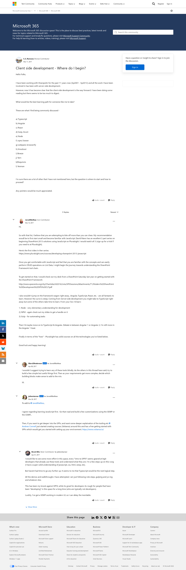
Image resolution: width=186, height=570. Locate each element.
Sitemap (70, 566)
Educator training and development (77, 551)
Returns (41, 543)
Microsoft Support (78, 38)
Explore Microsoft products (17, 555)
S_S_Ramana (28, 58)
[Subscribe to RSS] (113, 517)
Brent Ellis (36, 452)
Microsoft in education (73, 530)
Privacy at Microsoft (156, 543)
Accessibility (154, 555)
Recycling (145, 566)
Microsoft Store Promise (46, 555)
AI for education (71, 559)
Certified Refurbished (45, 551)
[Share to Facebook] (97, 517)
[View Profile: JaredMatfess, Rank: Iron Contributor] (21, 221)
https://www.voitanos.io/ (93, 429)
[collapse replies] (13, 219)
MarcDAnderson (35, 363)
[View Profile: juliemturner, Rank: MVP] (24, 397)
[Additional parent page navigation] (34, 11)
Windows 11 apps (14, 559)
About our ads (155, 566)
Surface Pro (12, 530)
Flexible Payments (44, 559)
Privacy (92, 566)
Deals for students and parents (76, 555)
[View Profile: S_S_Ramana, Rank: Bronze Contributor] (19, 60)
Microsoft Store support (46, 539)
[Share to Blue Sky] (109, 517)
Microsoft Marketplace (129, 551)
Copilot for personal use (16, 547)
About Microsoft (155, 535)
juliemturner (33, 396)
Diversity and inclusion (157, 551)
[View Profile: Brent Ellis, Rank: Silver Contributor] (27, 453)
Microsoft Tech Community (130, 547)
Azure (124, 530)
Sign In (169, 4)
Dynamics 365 (97, 539)
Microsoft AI (96, 530)
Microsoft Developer (128, 535)
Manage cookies (103, 566)
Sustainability (154, 559)
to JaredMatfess (54, 363)
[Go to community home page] (14, 4)
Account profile (43, 530)
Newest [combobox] (114, 212)
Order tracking (43, 547)
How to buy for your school (75, 547)
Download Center (44, 535)
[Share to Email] (118, 517)
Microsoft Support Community (76, 35)
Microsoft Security (98, 535)
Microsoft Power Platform (101, 547)
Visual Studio (126, 559)
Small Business (97, 559)
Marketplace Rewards (129, 555)
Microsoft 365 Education (74, 543)
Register (161, 4)
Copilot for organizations (17, 543)
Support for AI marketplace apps (132, 543)
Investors (153, 547)
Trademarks (124, 566)
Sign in (135, 67)
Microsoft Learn (127, 539)
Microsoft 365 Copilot (99, 555)
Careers (152, 530)
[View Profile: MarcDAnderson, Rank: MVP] (24, 364)
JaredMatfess (30, 220)
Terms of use (114, 566)
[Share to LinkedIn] (93, 517)
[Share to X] (101, 517)
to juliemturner (61, 452)
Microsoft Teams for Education (76, 539)
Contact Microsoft (81, 566)
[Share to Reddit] (105, 517)
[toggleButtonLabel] (171, 11)
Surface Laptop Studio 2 (16, 539)
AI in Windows (13, 551)
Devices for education (73, 535)
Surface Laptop (13, 535)
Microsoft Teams (98, 551)
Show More (32, 507)
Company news (155, 539)
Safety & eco (135, 566)
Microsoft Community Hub (21, 11)
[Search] (153, 3)
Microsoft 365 (43, 11)
